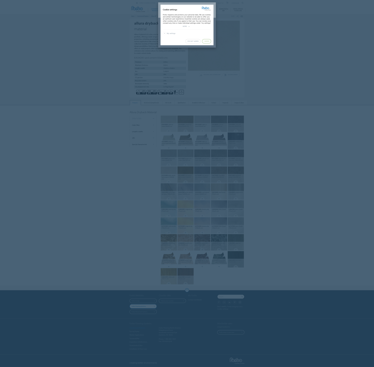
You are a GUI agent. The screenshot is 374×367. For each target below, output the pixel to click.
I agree (206, 41)
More (185, 26)
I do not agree (193, 41)
